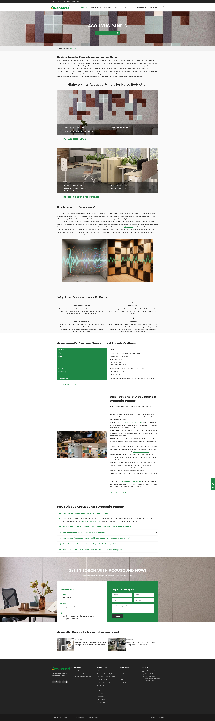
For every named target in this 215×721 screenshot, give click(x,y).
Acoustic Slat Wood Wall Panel (83, 677)
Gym (98, 688)
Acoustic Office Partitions (81, 674)
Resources (129, 7)
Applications (96, 7)
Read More (79, 648)
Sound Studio (101, 702)
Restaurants (100, 685)
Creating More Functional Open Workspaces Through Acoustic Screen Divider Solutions (90, 643)
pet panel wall (128, 227)
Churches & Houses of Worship (106, 677)
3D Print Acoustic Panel (118, 188)
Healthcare (100, 691)
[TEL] (213, 484)
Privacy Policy (160, 718)
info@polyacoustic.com (71, 2)
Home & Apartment (102, 694)
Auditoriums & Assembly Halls (105, 674)
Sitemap (152, 718)
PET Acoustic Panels (74, 139)
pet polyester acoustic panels (131, 481)
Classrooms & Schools (103, 682)
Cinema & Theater (102, 680)
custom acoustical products (131, 422)
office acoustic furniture (141, 452)
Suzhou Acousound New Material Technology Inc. (72, 718)
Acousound (141, 7)
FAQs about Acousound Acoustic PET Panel (78, 132)
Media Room (100, 697)
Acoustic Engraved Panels (73, 185)
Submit (117, 616)
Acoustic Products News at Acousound (88, 632)
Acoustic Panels (73, 48)
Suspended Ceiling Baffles (120, 127)
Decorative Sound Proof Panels (81, 197)
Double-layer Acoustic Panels (74, 188)
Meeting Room (101, 699)
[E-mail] (213, 480)
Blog (121, 677)
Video (121, 680)
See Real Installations (118, 492)
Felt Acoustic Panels (71, 191)
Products (83, 7)
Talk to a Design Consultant (67, 384)
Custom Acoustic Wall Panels (74, 127)
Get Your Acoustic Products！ (107, 33)
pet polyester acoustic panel (90, 521)
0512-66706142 (147, 674)
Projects (117, 7)
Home (60, 48)
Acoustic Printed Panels (119, 185)
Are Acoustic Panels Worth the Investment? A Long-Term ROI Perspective (141, 643)
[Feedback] (213, 488)
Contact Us (154, 7)
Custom (107, 7)
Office (98, 671)
